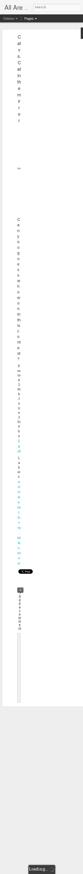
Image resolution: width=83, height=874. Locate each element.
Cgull (19, 446)
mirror (19, 558)
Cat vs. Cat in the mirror (19, 78)
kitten (19, 542)
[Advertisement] (45, 105)
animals (19, 491)
